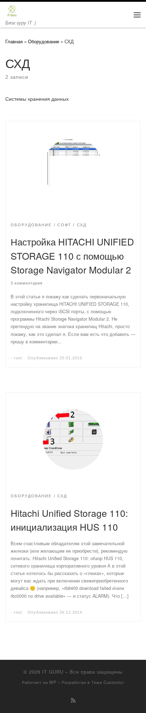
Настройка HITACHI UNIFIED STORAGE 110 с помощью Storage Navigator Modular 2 (72, 255)
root (18, 358)
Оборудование (43, 41)
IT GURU (52, 671)
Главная (14, 41)
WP (52, 682)
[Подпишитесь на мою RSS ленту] (73, 700)
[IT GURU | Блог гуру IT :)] (11, 10)
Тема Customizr (107, 682)
